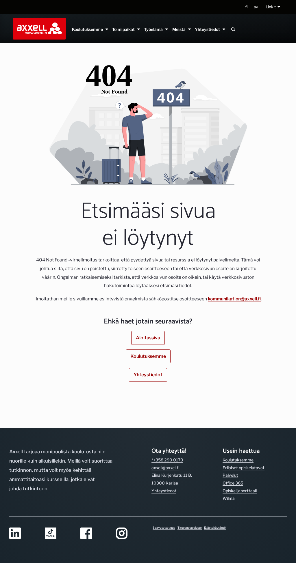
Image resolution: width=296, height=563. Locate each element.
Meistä (179, 29)
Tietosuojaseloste (189, 527)
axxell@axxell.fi (165, 467)
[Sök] (233, 29)
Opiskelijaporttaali (240, 490)
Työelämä (154, 29)
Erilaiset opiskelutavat (243, 467)
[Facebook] (94, 533)
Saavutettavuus (164, 527)
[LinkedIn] (23, 533)
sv (256, 6)
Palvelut (230, 475)
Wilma (229, 498)
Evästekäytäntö (215, 527)
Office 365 (233, 482)
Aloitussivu (148, 338)
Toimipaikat (124, 29)
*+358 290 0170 (167, 459)
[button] (273, 7)
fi (246, 6)
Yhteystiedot (208, 29)
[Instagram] (130, 533)
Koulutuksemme (88, 29)
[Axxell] (38, 28)
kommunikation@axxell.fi (234, 299)
